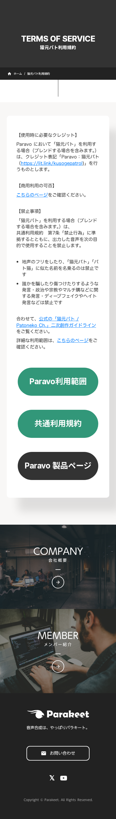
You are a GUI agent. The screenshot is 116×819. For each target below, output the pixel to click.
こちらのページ (32, 195)
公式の (56, 321)
